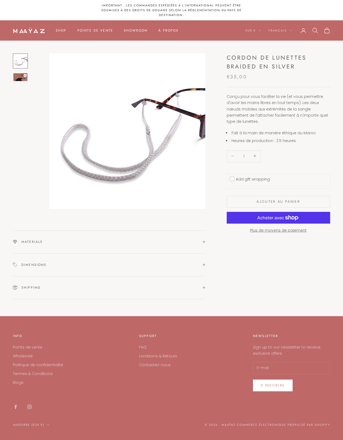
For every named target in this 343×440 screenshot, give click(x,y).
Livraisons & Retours (158, 356)
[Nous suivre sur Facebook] (15, 407)
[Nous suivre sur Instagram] (29, 407)
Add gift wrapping (253, 179)
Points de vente (27, 347)
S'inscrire (273, 385)
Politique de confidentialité (38, 365)
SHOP (61, 30)
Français (278, 30)
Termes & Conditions (33, 373)
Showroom (136, 30)
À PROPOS (168, 30)
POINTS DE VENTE (95, 30)
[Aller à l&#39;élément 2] (20, 77)
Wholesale (23, 356)
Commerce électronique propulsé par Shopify (283, 425)
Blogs (18, 382)
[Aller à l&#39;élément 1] (20, 60)
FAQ (143, 347)
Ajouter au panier (278, 201)
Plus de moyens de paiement (278, 230)
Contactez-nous (155, 365)
